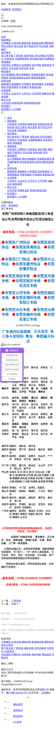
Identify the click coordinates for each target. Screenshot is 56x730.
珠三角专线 (7, 55)
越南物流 (6, 84)
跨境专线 (6, 81)
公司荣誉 (36, 93)
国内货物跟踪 (23, 74)
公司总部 (6, 103)
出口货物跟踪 (8, 74)
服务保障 (17, 184)
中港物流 (6, 43)
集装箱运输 (38, 43)
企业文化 (16, 93)
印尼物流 (26, 84)
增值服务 (6, 62)
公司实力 (26, 93)
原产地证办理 (31, 46)
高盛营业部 (17, 103)
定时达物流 (40, 55)
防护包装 (24, 68)
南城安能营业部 (32, 103)
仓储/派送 (9, 59)
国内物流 (6, 52)
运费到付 (16, 65)
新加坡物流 (38, 84)
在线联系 (6, 9)
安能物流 (22, 130)
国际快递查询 (38, 77)
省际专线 (28, 55)
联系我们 (17, 9)
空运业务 (43, 46)
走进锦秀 (6, 90)
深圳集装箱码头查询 (19, 77)
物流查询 (6, 71)
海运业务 (18, 46)
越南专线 (26, 43)
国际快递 (49, 43)
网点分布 (6, 100)
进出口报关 (7, 46)
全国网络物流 (22, 59)
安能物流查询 (38, 74)
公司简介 (6, 93)
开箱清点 (17, 152)
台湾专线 (16, 43)
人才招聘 (16, 109)
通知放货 (46, 65)
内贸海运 (12, 140)
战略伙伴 (46, 93)
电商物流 (49, 59)
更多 (31, 68)
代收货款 (6, 65)
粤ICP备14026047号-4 (17, 692)
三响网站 (45, 692)
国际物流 (6, 40)
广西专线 (18, 55)
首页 (3, 36)
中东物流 (24, 87)
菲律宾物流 (13, 87)
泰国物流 (16, 84)
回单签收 (26, 65)
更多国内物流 (37, 59)
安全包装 (14, 68)
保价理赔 (36, 65)
